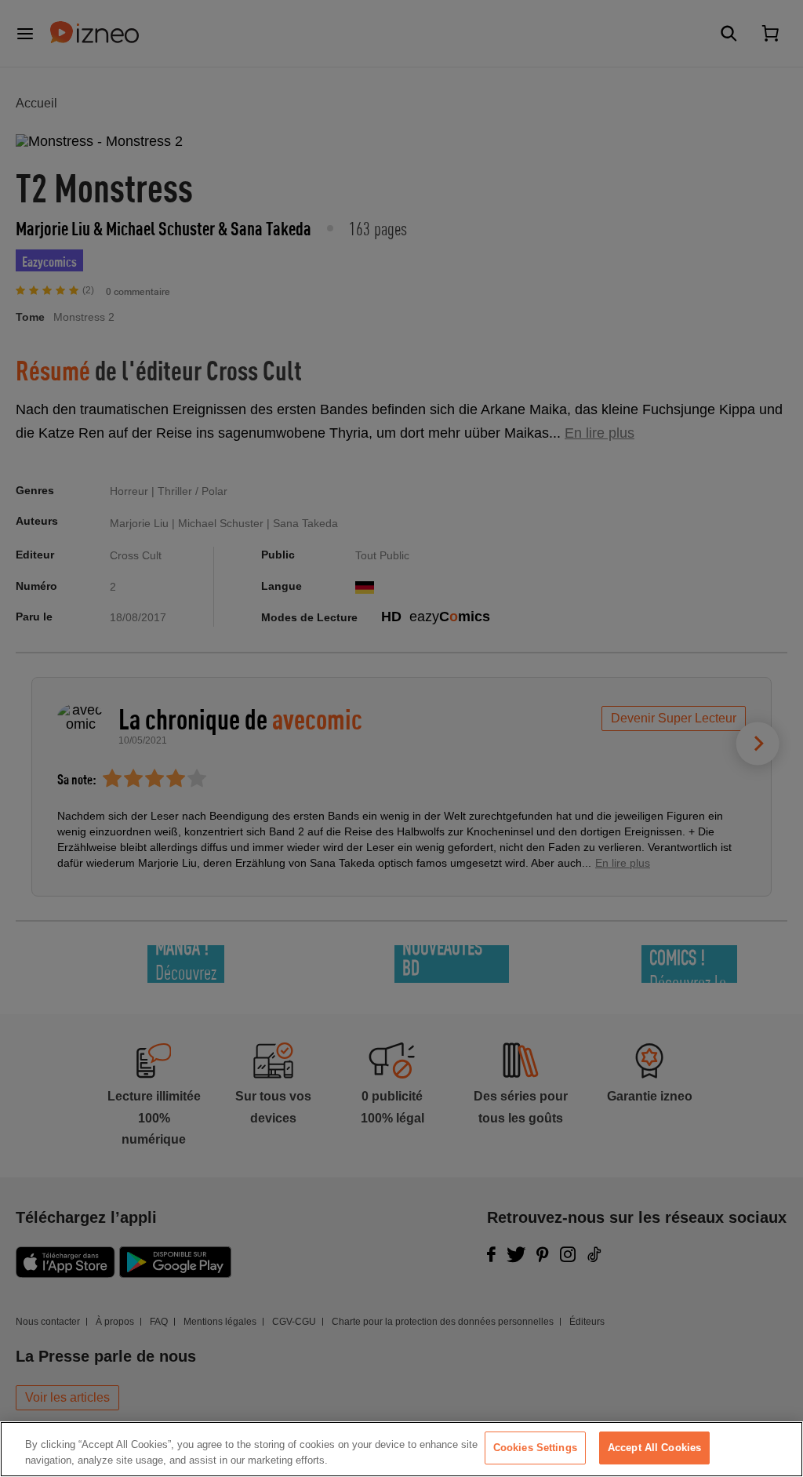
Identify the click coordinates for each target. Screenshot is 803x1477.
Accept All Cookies (654, 1447)
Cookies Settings (535, 1447)
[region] (401, 1449)
